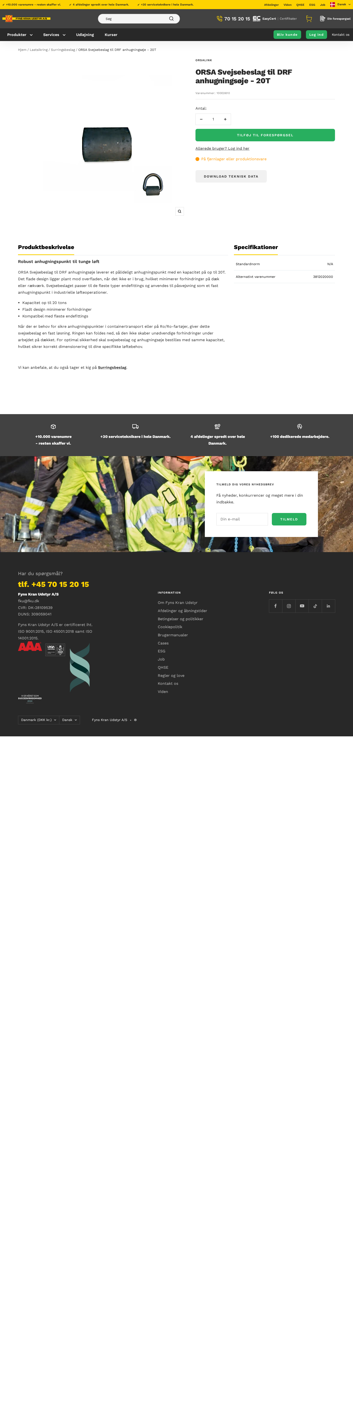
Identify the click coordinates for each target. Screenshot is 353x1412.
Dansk (67, 720)
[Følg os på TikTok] (315, 606)
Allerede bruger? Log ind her (222, 148)
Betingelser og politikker (180, 619)
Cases (163, 643)
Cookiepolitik (170, 627)
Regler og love (171, 675)
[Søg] (139, 19)
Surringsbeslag (63, 50)
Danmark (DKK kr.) (36, 720)
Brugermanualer (173, 635)
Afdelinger (271, 4)
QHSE (300, 4)
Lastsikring (39, 50)
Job (322, 4)
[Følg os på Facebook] (275, 606)
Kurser (111, 34)
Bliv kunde (287, 34)
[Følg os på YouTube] (302, 606)
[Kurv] (308, 18)
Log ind (316, 34)
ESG (312, 4)
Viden (288, 4)
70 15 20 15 (237, 19)
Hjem (22, 50)
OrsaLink (203, 60)
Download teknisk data (231, 176)
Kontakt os (340, 34)
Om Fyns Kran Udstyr (178, 602)
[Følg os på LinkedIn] (328, 606)
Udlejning (85, 34)
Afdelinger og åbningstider (182, 610)
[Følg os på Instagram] (288, 606)
